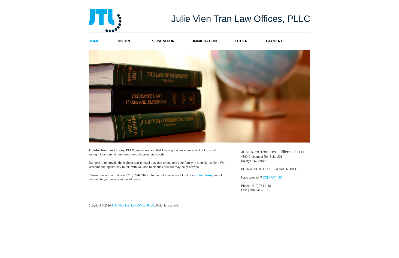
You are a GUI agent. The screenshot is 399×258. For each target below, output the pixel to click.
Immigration (205, 41)
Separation (163, 41)
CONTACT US (272, 177)
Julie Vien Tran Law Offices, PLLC (133, 205)
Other (241, 41)
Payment (274, 41)
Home (94, 41)
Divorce (126, 41)
